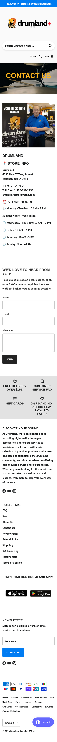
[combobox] (24, 46)
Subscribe (13, 652)
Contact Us (8, 528)
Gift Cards (7, 706)
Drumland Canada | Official (22, 731)
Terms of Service (12, 562)
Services (38, 702)
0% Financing (10, 551)
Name (5, 297)
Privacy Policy (10, 533)
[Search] (50, 46)
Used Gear (7, 702)
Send (9, 359)
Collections (26, 697)
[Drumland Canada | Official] (29, 23)
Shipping (7, 545)
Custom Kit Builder (11, 711)
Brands (14, 697)
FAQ (4, 510)
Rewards (49, 706)
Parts (18, 702)
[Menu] (3, 23)
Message (7, 330)
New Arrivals (41, 697)
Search (6, 516)
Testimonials (9, 557)
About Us (7, 522)
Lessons (27, 702)
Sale (52, 697)
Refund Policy (10, 539)
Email (5, 314)
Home (5, 697)
